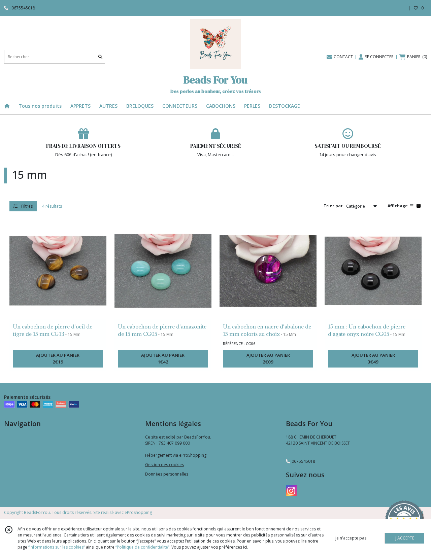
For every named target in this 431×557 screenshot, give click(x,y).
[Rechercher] (100, 56)
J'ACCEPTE (404, 538)
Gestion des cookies (164, 464)
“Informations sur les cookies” (56, 547)
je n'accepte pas (350, 538)
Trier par (333, 206)
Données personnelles (166, 474)
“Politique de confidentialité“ (142, 547)
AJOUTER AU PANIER (57, 358)
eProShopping (138, 512)
